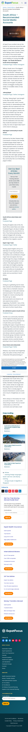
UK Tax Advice (6, 683)
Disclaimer (20, 718)
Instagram (21, 64)
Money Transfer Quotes (8, 678)
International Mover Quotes (9, 680)
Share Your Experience (8, 653)
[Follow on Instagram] (13, 491)
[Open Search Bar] (22, 3)
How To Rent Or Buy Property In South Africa (12, 464)
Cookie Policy (9, 374)
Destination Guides (7, 649)
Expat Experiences (7, 651)
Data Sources (14, 723)
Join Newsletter (6, 662)
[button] (26, 357)
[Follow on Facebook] (6, 491)
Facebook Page (7, 64)
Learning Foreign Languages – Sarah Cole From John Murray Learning (12, 477)
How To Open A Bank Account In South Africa (12, 446)
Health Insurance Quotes (8, 676)
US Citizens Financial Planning (10, 687)
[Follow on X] (3, 491)
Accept (14, 368)
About (3, 668)
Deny (14, 371)
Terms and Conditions (10, 718)
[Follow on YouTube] (9, 491)
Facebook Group (8, 313)
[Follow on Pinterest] (16, 491)
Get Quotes (8, 544)
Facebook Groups (7, 664)
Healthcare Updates (7, 659)
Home (4, 7)
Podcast (4, 655)
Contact (4, 666)
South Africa (11, 7)
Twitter (15, 64)
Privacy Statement (17, 374)
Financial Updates (7, 657)
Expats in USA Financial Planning (10, 689)
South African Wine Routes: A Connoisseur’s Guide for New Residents (12, 427)
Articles (7, 472)
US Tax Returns (6, 685)
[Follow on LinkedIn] (20, 491)
